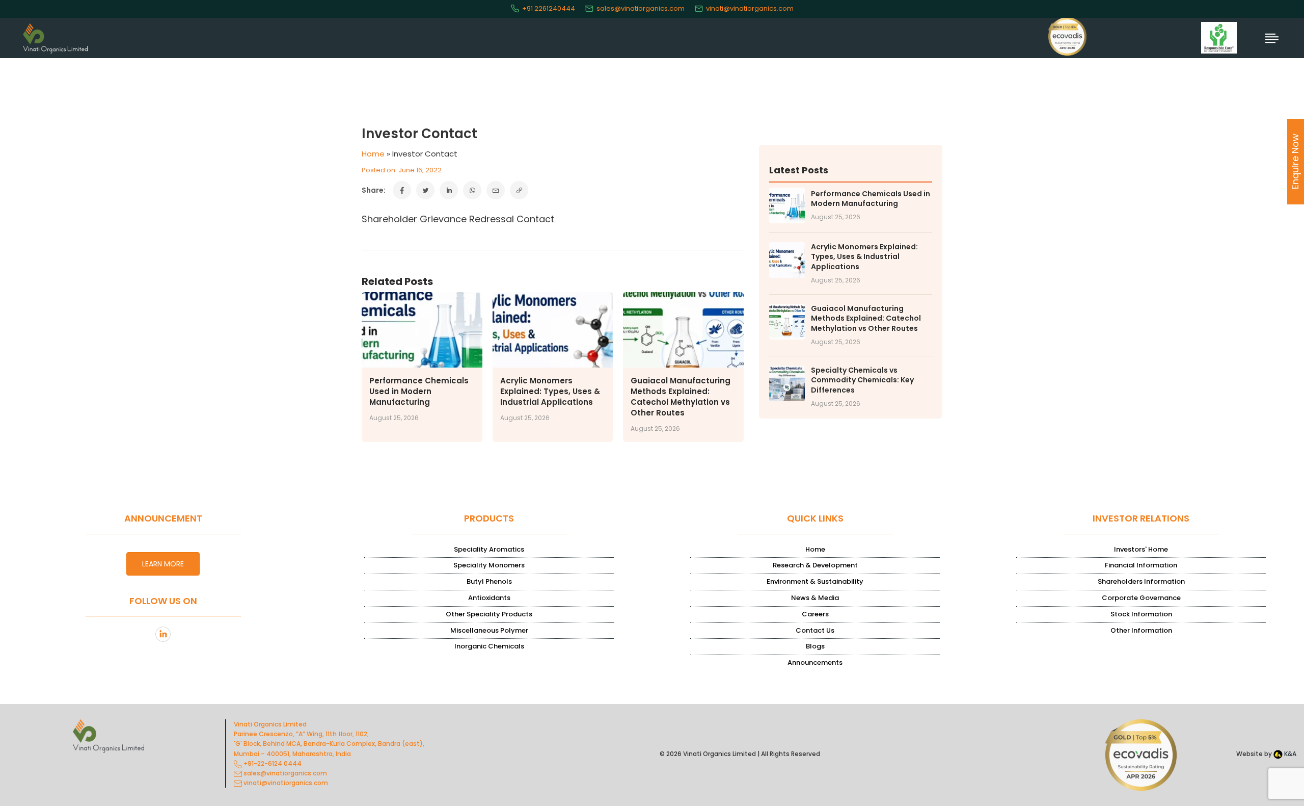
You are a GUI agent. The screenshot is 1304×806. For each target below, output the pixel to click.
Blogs (815, 646)
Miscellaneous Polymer (489, 630)
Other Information (1141, 630)
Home (373, 153)
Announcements (815, 662)
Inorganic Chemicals (489, 646)
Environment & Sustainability (815, 581)
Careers (815, 614)
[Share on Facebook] (402, 190)
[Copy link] (519, 190)
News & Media (815, 598)
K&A (1289, 753)
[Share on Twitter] (425, 190)
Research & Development (815, 565)
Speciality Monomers (489, 565)
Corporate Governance (1141, 598)
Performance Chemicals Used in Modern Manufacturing (419, 391)
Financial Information (1141, 565)
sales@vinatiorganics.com (640, 8)
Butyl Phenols (489, 581)
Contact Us (815, 630)
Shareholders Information (1141, 581)
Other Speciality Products (489, 614)
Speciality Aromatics (489, 549)
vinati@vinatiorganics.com (750, 8)
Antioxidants (489, 598)
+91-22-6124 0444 (272, 763)
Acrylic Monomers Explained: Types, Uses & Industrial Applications (550, 391)
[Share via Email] (495, 190)
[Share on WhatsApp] (472, 190)
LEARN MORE (163, 564)
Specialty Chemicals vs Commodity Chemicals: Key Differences (862, 380)
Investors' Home (1141, 549)
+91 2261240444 (548, 8)
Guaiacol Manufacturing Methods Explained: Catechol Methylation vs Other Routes (680, 396)
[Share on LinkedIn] (449, 190)
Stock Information (1141, 614)
